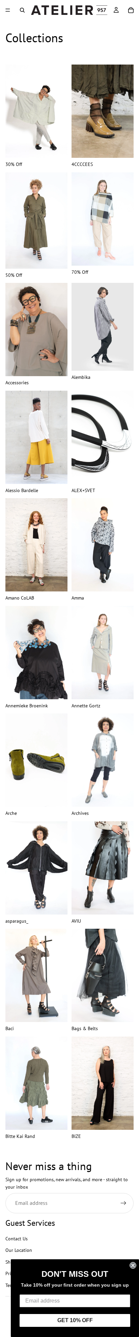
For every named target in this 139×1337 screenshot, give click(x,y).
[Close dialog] (133, 1265)
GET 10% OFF (75, 1320)
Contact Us (16, 1239)
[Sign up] (123, 1203)
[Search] (22, 10)
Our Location (18, 1250)
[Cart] (130, 10)
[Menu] (8, 10)
